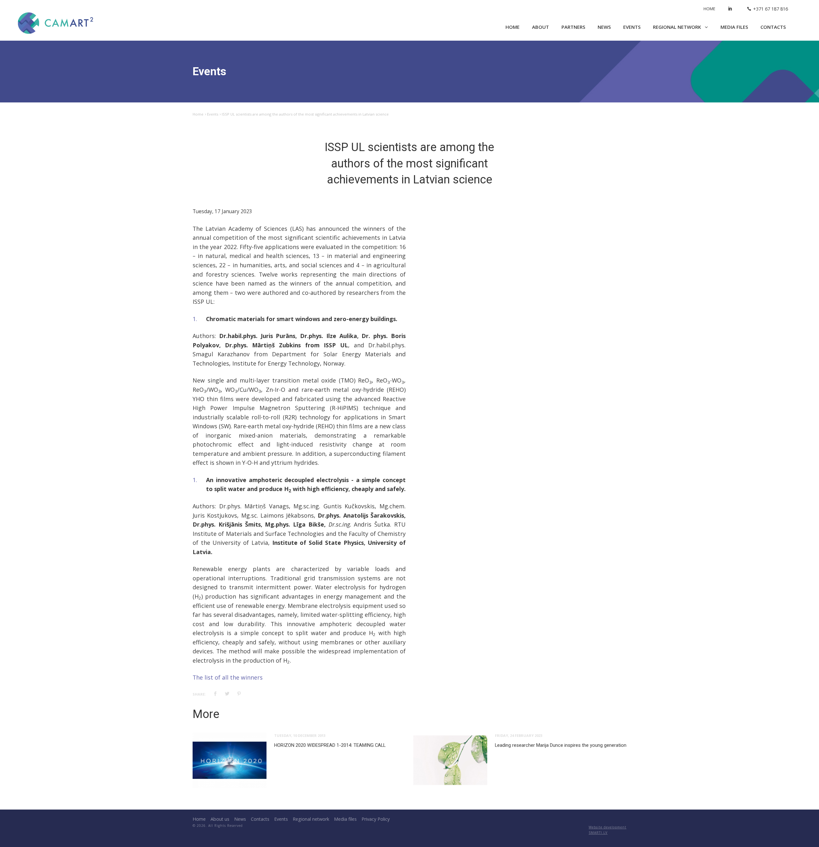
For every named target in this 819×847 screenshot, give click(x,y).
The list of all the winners (228, 677)
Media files (734, 27)
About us (220, 819)
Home (709, 9)
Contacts (773, 27)
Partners (573, 27)
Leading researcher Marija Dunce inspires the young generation (560, 745)
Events (631, 27)
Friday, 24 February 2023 (518, 735)
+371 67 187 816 (770, 9)
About (540, 27)
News (604, 27)
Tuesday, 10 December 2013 (299, 735)
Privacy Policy (376, 819)
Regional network (677, 27)
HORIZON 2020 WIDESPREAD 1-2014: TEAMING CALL (330, 745)
